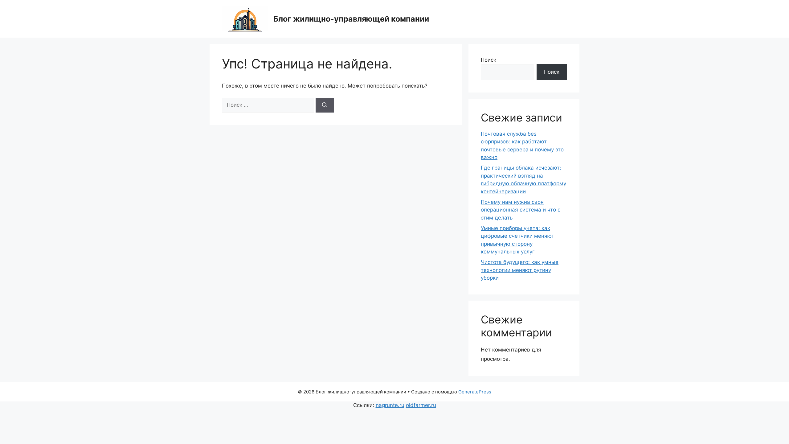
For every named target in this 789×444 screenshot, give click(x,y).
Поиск (488, 60)
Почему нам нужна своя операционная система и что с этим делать (520, 210)
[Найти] (325, 105)
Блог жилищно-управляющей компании (351, 18)
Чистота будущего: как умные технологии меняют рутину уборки (519, 270)
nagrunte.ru (390, 405)
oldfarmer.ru (421, 405)
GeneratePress (474, 392)
